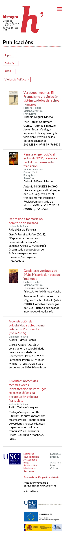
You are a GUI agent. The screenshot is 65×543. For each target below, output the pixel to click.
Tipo (8, 55)
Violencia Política (16, 79)
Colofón (54, 468)
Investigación (31, 456)
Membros (28, 453)
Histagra (23, 19)
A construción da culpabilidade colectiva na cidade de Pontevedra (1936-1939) (27, 327)
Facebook (55, 453)
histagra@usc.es (31, 490)
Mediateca (29, 468)
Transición (29, 178)
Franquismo (29, 113)
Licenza (54, 465)
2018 (8, 71)
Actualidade (30, 459)
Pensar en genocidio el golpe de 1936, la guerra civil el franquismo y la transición (40, 160)
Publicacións (30, 465)
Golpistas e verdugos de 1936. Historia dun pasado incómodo (41, 274)
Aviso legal (56, 462)
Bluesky (54, 456)
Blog (26, 462)
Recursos (28, 471)
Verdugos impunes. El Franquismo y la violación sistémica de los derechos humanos (41, 98)
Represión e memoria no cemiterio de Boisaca (26, 221)
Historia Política (32, 107)
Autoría (9, 63)
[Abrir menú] (59, 9)
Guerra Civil (30, 172)
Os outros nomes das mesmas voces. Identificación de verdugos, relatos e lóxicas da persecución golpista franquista (28, 390)
